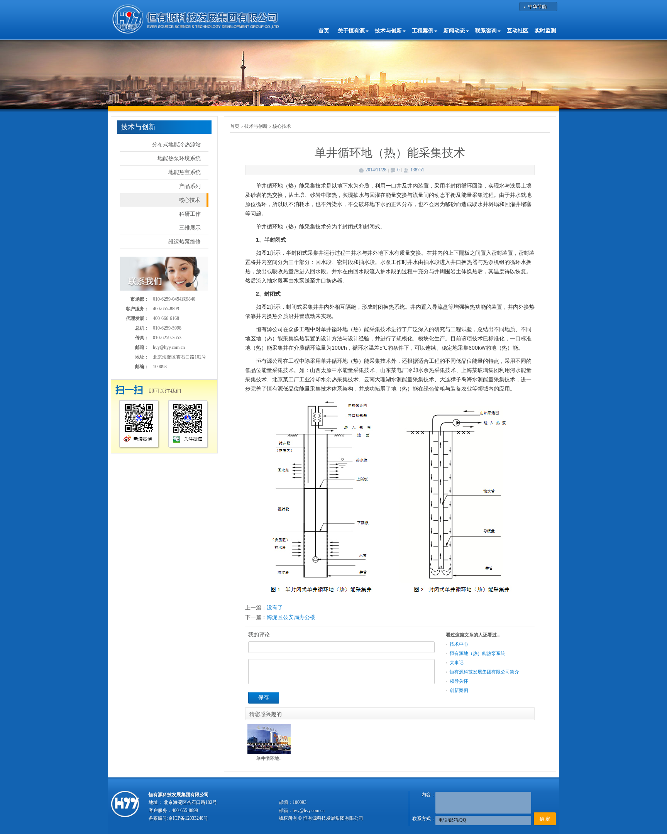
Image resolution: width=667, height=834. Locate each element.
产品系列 (190, 186)
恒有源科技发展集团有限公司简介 (484, 672)
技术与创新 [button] (388, 31)
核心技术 (189, 200)
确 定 (545, 819)
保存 (263, 697)
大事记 (457, 662)
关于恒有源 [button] (351, 31)
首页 (323, 31)
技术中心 (459, 644)
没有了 (275, 608)
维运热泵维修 (184, 242)
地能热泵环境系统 (179, 158)
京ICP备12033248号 (188, 818)
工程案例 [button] (422, 31)
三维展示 (190, 228)
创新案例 (459, 690)
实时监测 (545, 31)
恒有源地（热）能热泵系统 (477, 653)
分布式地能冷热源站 (176, 144)
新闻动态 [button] (454, 31)
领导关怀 (459, 681)
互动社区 (517, 31)
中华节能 (537, 6)
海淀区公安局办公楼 (291, 617)
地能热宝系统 (184, 172)
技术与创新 (255, 126)
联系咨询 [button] (486, 31)
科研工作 (190, 214)
